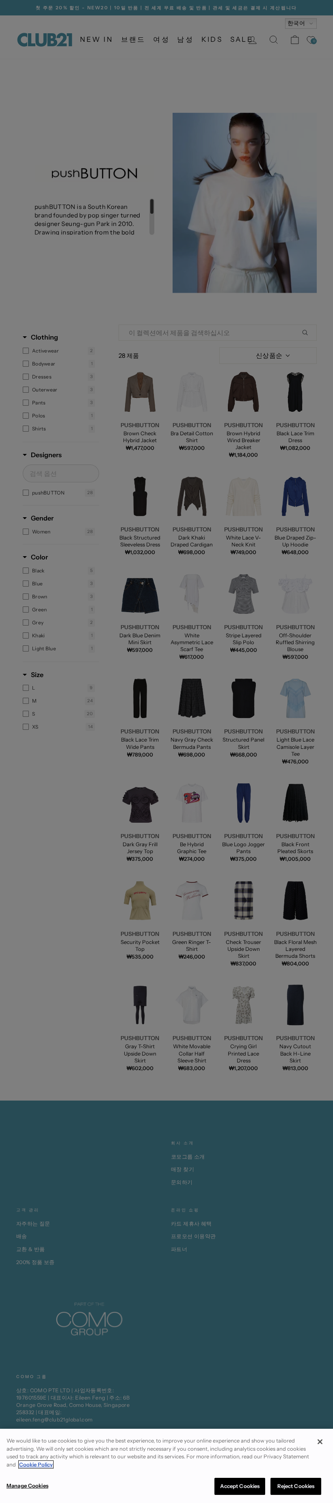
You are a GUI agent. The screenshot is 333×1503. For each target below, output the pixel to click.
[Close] (320, 1442)
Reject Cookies (296, 1486)
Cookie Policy (36, 1464)
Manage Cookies (27, 1485)
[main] (166, 1466)
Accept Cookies (240, 1486)
